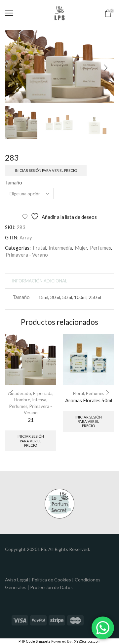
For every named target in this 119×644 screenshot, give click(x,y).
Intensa (39, 399)
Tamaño (13, 182)
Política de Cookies (51, 579)
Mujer (81, 248)
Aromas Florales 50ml (88, 400)
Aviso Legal (16, 579)
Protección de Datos (51, 587)
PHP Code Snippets (35, 641)
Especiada (43, 393)
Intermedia (60, 248)
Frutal (39, 248)
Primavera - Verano (27, 255)
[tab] (39, 281)
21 (31, 420)
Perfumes (100, 248)
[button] (13, 68)
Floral (78, 393)
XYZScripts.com (87, 641)
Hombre (22, 399)
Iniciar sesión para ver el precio (46, 170)
